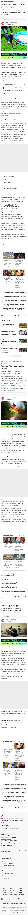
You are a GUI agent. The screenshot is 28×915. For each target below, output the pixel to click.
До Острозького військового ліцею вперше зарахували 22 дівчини (8, 341)
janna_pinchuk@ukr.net (6, 845)
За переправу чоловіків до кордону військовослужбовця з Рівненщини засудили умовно (9, 333)
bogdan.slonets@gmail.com (7, 842)
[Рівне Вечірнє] (10, 1)
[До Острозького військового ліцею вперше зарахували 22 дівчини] (23, 341)
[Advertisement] (14, 158)
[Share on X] (10, 912)
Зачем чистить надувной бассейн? (12, 87)
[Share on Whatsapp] (14, 912)
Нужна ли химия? (10, 93)
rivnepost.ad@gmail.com (17, 846)
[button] (2, 1)
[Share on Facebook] (7, 912)
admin (6, 22)
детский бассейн (9, 204)
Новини (4, 9)
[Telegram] (26, 899)
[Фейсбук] (18, 899)
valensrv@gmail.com (6, 838)
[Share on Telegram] (17, 912)
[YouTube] (22, 899)
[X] (20, 899)
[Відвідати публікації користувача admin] (2, 23)
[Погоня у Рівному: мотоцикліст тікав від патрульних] (23, 350)
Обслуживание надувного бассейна (13, 90)
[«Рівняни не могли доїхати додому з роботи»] (23, 325)
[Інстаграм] (24, 899)
